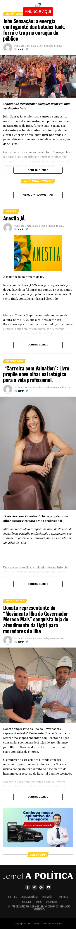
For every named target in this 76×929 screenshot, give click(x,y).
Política (12, 897)
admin (21, 49)
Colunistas (52, 901)
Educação (47, 897)
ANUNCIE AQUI (38, 12)
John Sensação (13, 116)
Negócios (26, 901)
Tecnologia (62, 897)
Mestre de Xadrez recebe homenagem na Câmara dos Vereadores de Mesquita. (40, 908)
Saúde (39, 901)
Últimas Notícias (29, 897)
